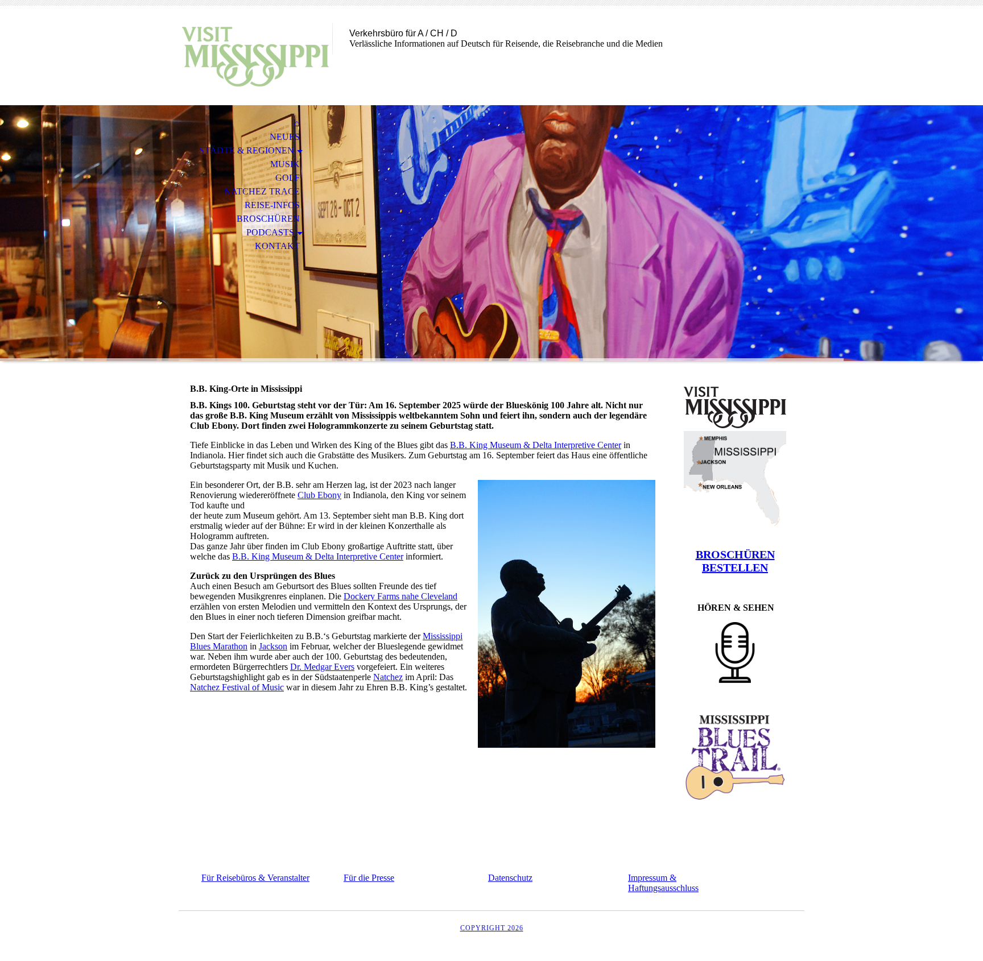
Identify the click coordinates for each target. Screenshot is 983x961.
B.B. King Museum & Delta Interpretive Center (535, 445)
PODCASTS (270, 232)
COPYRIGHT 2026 (491, 928)
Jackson (273, 646)
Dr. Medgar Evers (322, 667)
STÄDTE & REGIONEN (246, 150)
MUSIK (285, 164)
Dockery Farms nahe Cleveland (400, 596)
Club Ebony (319, 495)
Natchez (388, 677)
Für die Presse (369, 878)
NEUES (285, 137)
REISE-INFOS (272, 205)
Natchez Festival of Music (237, 687)
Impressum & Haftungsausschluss (663, 883)
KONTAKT (277, 246)
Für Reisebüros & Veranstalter (255, 878)
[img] (255, 55)
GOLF (287, 178)
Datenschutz (510, 878)
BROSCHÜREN (268, 218)
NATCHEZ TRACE (262, 191)
